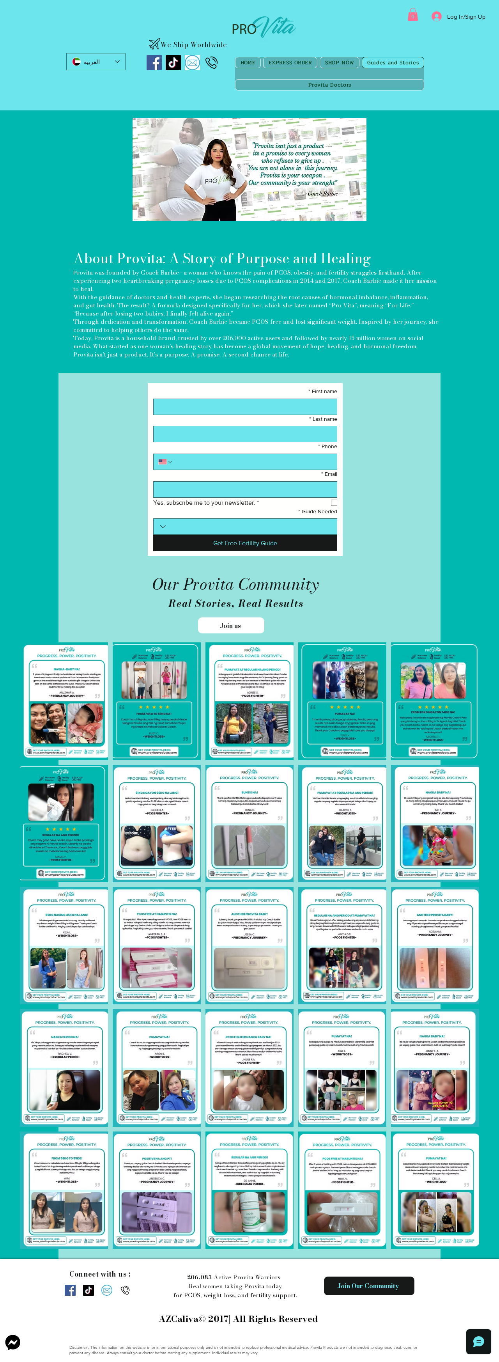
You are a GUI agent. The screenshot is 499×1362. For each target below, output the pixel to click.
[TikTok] (173, 62)
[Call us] (211, 62)
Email (329, 474)
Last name (323, 419)
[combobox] (245, 526)
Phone (327, 446)
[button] (412, 14)
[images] (192, 62)
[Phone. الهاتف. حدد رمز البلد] (165, 462)
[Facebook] (154, 62)
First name (322, 391)
